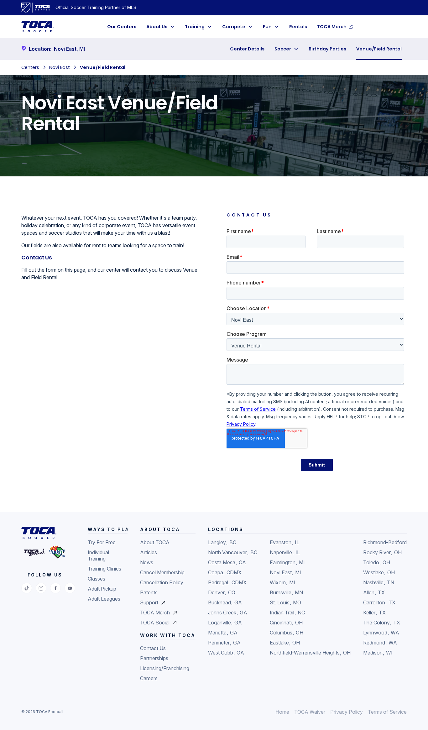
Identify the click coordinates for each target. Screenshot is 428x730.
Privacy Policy (346, 712)
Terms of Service (387, 712)
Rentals (298, 26)
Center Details (247, 49)
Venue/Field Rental (379, 49)
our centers (121, 26)
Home (282, 712)
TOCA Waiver (309, 712)
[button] (160, 26)
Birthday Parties (327, 49)
